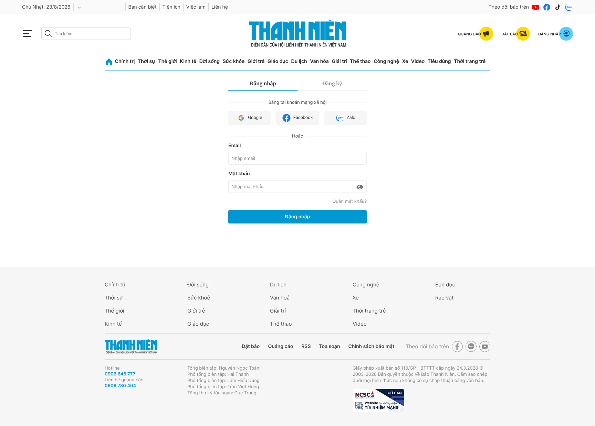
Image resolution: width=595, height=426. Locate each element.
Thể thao (360, 61)
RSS (306, 346)
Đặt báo (251, 346)
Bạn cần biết (142, 7)
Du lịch (299, 61)
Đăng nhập (263, 83)
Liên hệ (219, 7)
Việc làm (196, 7)
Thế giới (167, 61)
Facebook (303, 117)
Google (255, 117)
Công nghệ (386, 61)
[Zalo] (569, 7)
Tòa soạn (329, 346)
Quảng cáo (280, 346)
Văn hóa (319, 61)
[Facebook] (547, 7)
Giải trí (339, 61)
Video (418, 61)
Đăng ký (332, 83)
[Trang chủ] (109, 62)
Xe (405, 61)
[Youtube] (536, 7)
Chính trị (125, 61)
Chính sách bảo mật (371, 346)
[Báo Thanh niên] (131, 346)
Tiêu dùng (439, 61)
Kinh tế (188, 61)
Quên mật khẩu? (349, 201)
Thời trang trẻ (470, 61)
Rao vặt (444, 297)
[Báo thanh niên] (297, 33)
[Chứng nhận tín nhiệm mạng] (378, 400)
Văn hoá (280, 297)
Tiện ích (171, 7)
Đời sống (209, 61)
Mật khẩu (239, 174)
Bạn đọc (445, 284)
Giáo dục (278, 61)
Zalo (351, 117)
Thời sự (146, 61)
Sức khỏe (234, 61)
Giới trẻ (256, 61)
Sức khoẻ (198, 297)
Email (234, 146)
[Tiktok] (558, 7)
